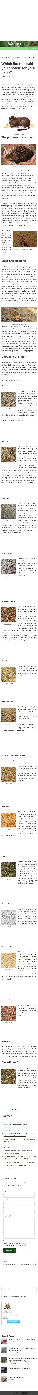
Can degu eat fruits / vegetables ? (19, 1368)
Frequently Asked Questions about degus (21, 1339)
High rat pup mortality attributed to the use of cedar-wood (18, 1162)
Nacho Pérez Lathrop (27, 249)
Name (5, 1191)
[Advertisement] (19, 20)
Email (5, 1200)
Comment (7, 1216)
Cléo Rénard (21, 166)
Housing (13, 76)
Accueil (3, 57)
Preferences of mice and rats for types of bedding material (18, 1127)
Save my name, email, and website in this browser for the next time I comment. (16, 1244)
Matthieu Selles (14, 1110)
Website (6, 1208)
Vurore (22, 134)
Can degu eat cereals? (15, 1377)
